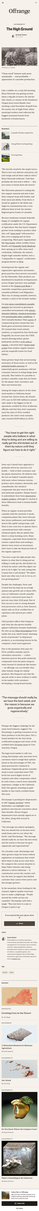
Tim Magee (7, 1017)
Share (21, 923)
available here (16, 959)
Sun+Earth (10, 243)
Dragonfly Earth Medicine (24, 246)
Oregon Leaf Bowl (22, 286)
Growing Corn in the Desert (16, 1013)
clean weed (15, 233)
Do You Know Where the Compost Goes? (19, 1129)
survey (31, 320)
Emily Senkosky (8, 1051)
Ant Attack (6, 1080)
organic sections (15, 803)
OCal (21, 262)
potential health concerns (13, 366)
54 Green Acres (21, 745)
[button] (19, 1003)
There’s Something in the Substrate (17, 1178)
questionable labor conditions (19, 317)
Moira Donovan (9, 1181)
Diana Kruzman (9, 1132)
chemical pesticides (27, 313)
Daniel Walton (22, 35)
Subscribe (21, 1203)
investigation (22, 631)
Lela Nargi (7, 1083)
